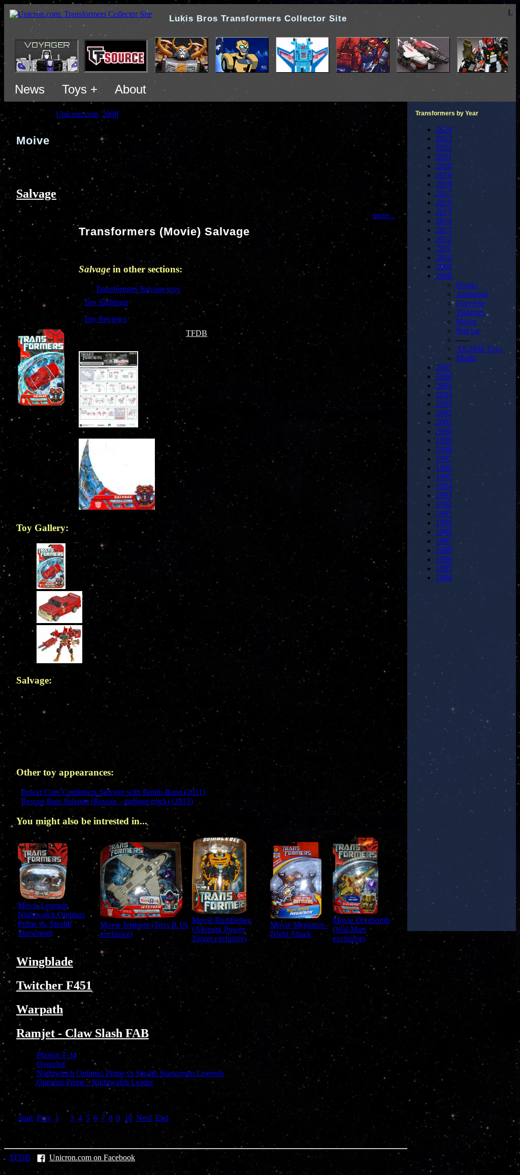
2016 (444, 202)
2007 (444, 367)
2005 (444, 385)
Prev (44, 1118)
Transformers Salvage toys (137, 289)
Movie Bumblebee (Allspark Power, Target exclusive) (221, 929)
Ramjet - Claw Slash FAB (82, 1033)
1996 (444, 467)
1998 (444, 449)
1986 (444, 559)
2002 (444, 413)
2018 (444, 184)
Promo (466, 285)
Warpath (39, 1009)
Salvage (36, 193)
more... (384, 215)
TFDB (196, 333)
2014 (444, 221)
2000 (444, 431)
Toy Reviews (105, 319)
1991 (444, 513)
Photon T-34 (57, 1054)
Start (25, 1118)
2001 (444, 422)
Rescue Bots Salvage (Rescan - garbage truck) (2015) (107, 801)
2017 (444, 193)
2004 (444, 394)
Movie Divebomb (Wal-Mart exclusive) (361, 929)
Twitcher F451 (54, 985)
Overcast (51, 1064)
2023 (444, 138)
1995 (444, 477)
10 (128, 1118)
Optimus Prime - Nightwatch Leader (95, 1082)
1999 (444, 440)
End (162, 1118)
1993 (444, 495)
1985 (444, 568)
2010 (444, 257)
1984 (444, 577)
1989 (444, 532)
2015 (444, 211)
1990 (444, 522)
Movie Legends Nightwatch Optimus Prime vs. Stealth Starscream (51, 919)
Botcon (467, 330)
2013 (444, 230)
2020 (444, 166)
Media (466, 358)
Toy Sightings (106, 302)
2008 (444, 275)
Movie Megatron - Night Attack (299, 929)
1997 (444, 458)
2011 (443, 248)
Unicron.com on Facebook (92, 1157)
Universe (470, 303)
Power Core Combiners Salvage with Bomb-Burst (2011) (113, 792)
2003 (444, 403)
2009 (444, 266)
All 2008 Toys (479, 349)
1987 (444, 541)
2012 (444, 239)
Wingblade (44, 961)
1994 (444, 486)
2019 (444, 175)
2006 (444, 376)
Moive (466, 321)
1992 (444, 504)
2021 (444, 156)
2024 (444, 129)
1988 (444, 550)
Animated (472, 294)
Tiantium (470, 312)
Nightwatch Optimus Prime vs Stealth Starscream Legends (130, 1073)
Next (144, 1118)
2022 (444, 147)
